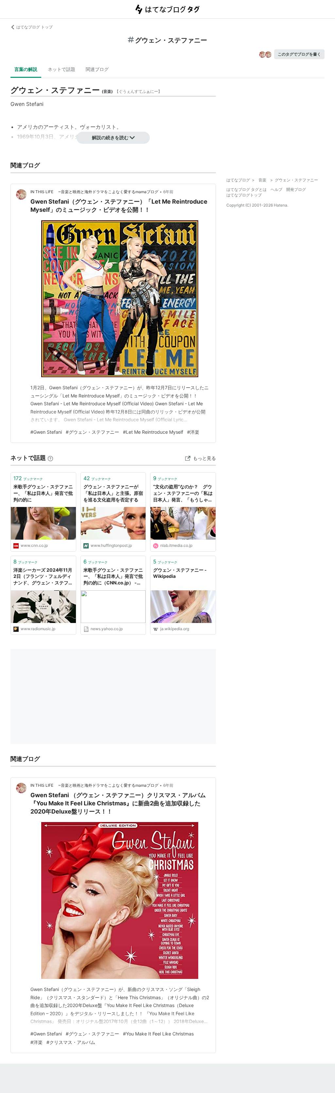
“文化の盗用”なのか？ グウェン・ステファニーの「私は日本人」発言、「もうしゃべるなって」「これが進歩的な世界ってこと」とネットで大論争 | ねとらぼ (183, 493)
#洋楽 (193, 432)
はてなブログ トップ (34, 27)
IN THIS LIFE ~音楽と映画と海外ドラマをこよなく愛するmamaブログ (94, 191)
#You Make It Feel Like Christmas (158, 1033)
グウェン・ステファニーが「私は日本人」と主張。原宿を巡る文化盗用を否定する (113, 493)
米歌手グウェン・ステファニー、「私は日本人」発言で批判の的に (43, 493)
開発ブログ (296, 189)
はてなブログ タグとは (246, 189)
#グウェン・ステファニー (92, 432)
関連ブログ (97, 69)
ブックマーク (28, 478)
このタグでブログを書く (299, 54)
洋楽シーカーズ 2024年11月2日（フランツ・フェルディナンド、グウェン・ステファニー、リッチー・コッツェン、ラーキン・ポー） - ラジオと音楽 (43, 576)
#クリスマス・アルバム (70, 1042)
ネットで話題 (61, 69)
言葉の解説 (25, 69)
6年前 (168, 191)
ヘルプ (276, 189)
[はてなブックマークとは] (50, 457)
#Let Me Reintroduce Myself (153, 432)
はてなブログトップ (244, 195)
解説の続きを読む (110, 137)
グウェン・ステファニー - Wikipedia (180, 573)
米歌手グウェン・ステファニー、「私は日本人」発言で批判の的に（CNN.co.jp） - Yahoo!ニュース (113, 576)
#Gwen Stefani (46, 432)
